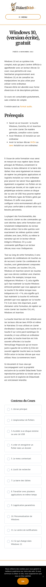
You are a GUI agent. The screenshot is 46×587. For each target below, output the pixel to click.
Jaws (11, 145)
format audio (26, 106)
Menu (24, 17)
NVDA (33, 142)
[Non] (43, 576)
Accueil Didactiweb (23, 7)
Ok (23, 581)
